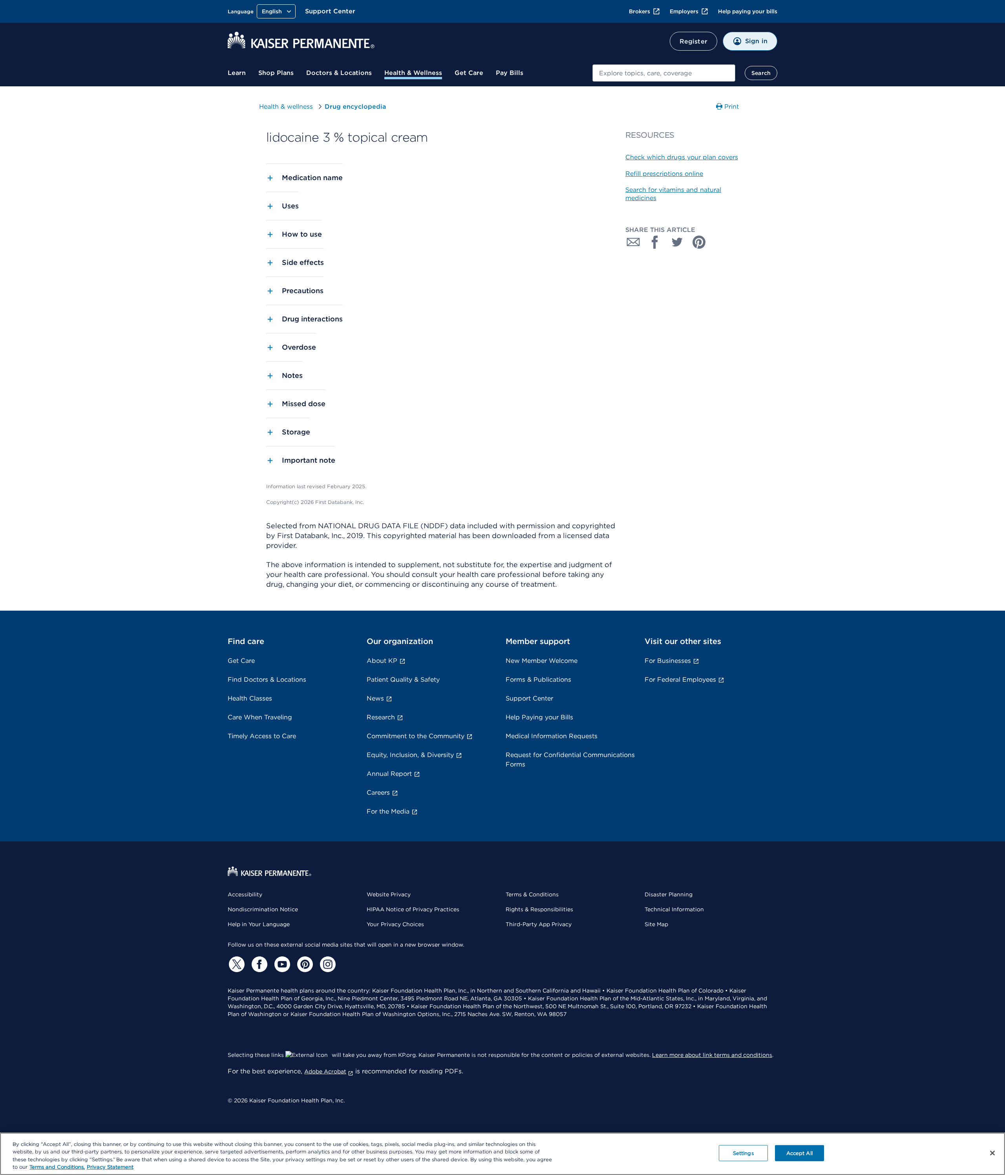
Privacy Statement (110, 1167)
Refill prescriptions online (664, 173)
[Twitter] (235, 964)
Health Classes (250, 698)
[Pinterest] (304, 964)
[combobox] (663, 73)
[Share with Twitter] (677, 242)
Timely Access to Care (262, 736)
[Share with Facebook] (655, 242)
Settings (743, 1153)
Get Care (469, 73)
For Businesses (668, 660)
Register (693, 41)
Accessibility (245, 894)
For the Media (388, 811)
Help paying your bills (747, 11)
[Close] (992, 1153)
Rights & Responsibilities (539, 909)
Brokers (639, 11)
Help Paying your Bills (539, 717)
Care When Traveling (260, 717)
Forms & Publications (538, 679)
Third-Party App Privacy (539, 924)
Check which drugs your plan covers (681, 157)
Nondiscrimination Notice (263, 909)
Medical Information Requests (552, 736)
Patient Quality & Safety (403, 679)
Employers (684, 11)
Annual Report (389, 773)
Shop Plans (276, 73)
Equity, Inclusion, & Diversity (410, 755)
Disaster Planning (669, 894)
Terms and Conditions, (57, 1167)
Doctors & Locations (339, 73)
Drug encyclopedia (355, 106)
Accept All (799, 1153)
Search (761, 73)
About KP (382, 660)
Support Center (330, 11)
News (375, 698)
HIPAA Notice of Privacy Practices (413, 909)
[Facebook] (258, 964)
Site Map (656, 924)
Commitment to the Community (415, 736)
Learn (237, 73)
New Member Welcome (541, 660)
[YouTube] (281, 964)
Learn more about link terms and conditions (712, 1055)
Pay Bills (509, 73)
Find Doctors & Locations (267, 679)
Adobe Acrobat (325, 1071)
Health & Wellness (413, 73)
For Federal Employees (680, 679)
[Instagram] (326, 964)
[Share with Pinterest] (699, 242)
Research (381, 717)
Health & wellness (286, 106)
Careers (378, 792)
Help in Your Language (259, 924)
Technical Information (674, 909)
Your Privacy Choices (395, 924)
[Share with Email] (633, 242)
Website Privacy (389, 894)
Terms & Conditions (532, 894)
